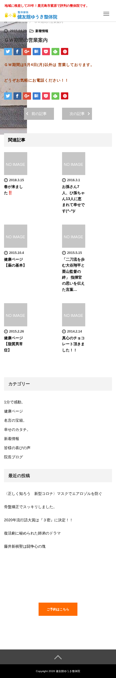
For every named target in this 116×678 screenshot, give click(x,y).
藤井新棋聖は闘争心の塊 (25, 546)
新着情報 (41, 31)
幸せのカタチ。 (17, 429)
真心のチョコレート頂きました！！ (73, 344)
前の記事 (39, 113)
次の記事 (77, 113)
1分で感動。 (14, 402)
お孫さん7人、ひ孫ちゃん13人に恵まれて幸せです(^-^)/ (73, 198)
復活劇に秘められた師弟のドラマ (32, 533)
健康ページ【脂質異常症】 (13, 344)
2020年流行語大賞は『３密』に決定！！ (38, 520)
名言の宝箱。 (15, 420)
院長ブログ (13, 457)
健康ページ (13, 411)
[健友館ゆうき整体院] (31, 13)
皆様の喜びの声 (17, 448)
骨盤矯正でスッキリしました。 (30, 507)
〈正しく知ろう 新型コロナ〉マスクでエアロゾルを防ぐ (53, 493)
